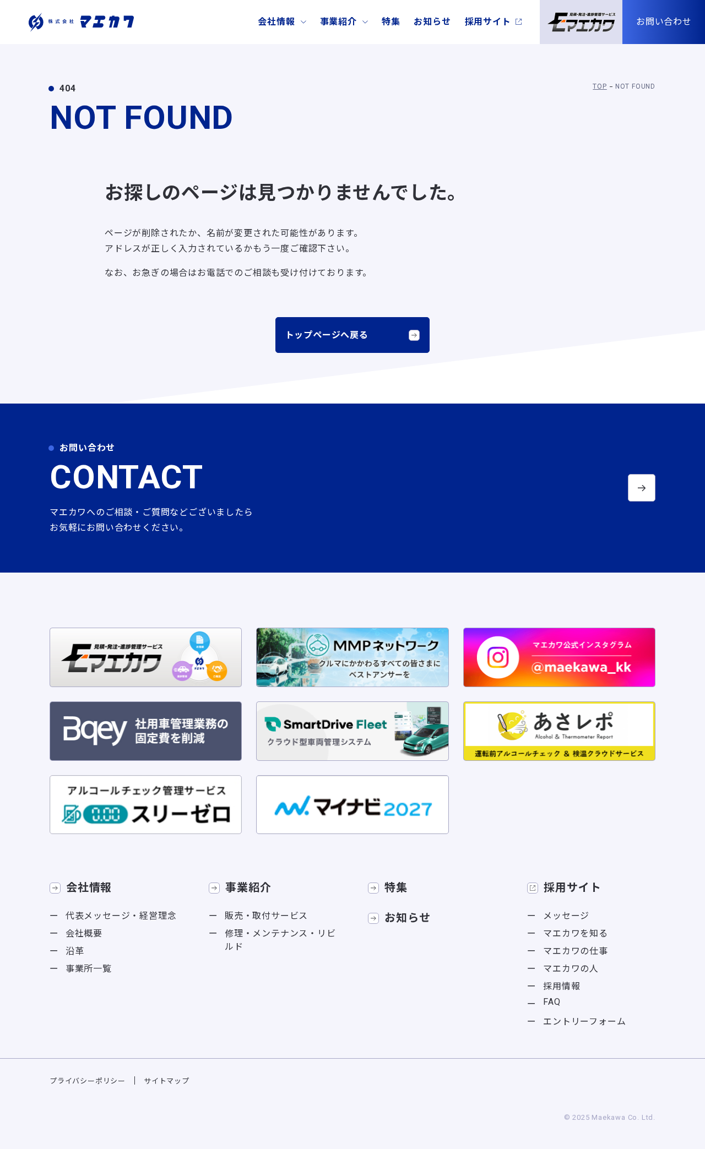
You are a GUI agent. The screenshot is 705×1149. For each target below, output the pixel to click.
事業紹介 (338, 22)
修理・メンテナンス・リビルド (280, 940)
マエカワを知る (575, 933)
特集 (391, 22)
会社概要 (84, 933)
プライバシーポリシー (88, 1081)
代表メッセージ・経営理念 (121, 916)
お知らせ (432, 22)
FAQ (551, 1001)
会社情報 (276, 22)
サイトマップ (166, 1081)
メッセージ (566, 916)
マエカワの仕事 (575, 951)
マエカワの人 (571, 968)
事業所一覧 (89, 968)
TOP (599, 86)
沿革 (75, 951)
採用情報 (561, 986)
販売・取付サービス (266, 916)
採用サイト (488, 22)
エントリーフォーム (584, 1021)
